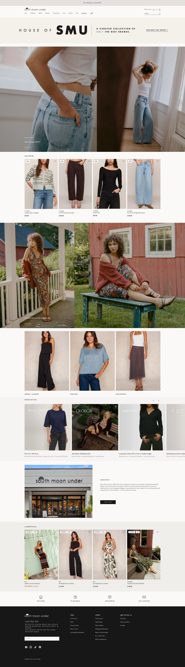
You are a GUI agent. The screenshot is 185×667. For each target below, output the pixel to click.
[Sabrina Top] (109, 184)
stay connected (144, 601)
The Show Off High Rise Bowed (136, 213)
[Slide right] (158, 400)
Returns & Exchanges (101, 632)
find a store (147, 9)
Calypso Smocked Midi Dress (135, 583)
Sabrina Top (96, 213)
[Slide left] (153, 400)
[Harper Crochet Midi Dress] (41, 555)
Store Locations (125, 622)
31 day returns (75, 601)
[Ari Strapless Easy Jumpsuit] (75, 555)
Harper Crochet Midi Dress (32, 583)
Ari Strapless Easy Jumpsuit (66, 583)
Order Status (99, 622)
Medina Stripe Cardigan (32, 213)
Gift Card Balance (100, 639)
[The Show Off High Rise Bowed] (143, 184)
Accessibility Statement (77, 632)
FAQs (71, 622)
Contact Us (73, 618)
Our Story (123, 618)
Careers (122, 625)
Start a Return (99, 625)
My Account (99, 618)
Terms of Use (74, 629)
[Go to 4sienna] (92, 30)
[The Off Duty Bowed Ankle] (75, 184)
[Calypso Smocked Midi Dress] (143, 555)
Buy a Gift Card (100, 636)
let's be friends (109, 601)
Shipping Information (101, 629)
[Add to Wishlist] (55, 161)
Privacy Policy (74, 625)
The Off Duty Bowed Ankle (66, 213)
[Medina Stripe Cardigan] (41, 184)
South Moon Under (34, 659)
